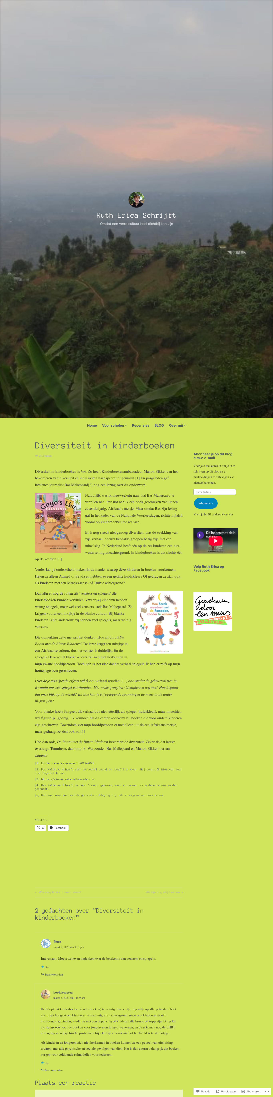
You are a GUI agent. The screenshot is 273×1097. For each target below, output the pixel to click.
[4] (98, 599)
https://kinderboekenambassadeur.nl (68, 779)
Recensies (140, 425)
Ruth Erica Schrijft (136, 215)
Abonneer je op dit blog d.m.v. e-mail (212, 456)
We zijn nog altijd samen (163, 893)
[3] (59, 558)
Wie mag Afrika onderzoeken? (57, 893)
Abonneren (206, 503)
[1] (137, 477)
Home (92, 425)
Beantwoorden (54, 974)
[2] (90, 484)
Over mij (176, 425)
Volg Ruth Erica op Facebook (208, 568)
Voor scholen (113, 425)
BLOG (159, 425)
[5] (82, 731)
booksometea (63, 992)
